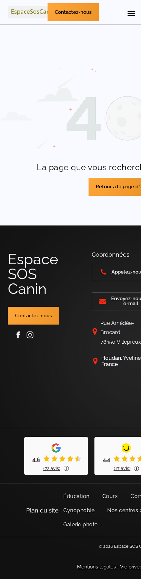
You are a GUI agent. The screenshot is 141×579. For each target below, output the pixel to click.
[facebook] (18, 335)
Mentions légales (96, 567)
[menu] (131, 13)
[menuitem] (78, 496)
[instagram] (30, 335)
